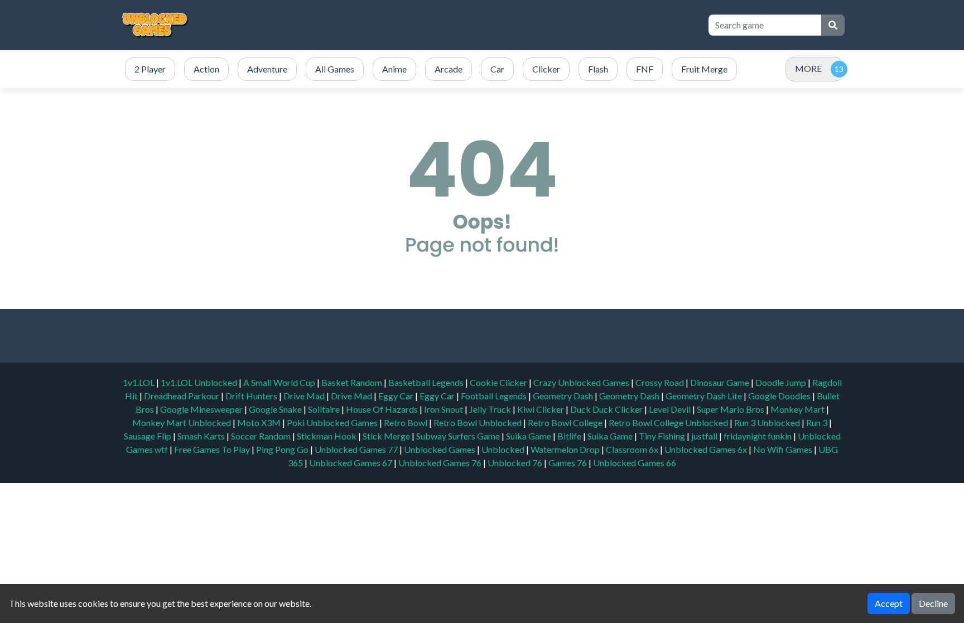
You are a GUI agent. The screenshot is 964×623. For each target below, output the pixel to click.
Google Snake (276, 409)
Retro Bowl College (566, 422)
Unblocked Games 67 (350, 462)
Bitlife (570, 436)
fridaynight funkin (758, 436)
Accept (889, 603)
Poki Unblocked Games (333, 422)
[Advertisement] (494, 25)
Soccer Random (261, 436)
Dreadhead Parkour (182, 395)
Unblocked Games (440, 449)
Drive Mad (304, 395)
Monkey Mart (798, 409)
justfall (705, 436)
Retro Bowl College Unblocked (669, 422)
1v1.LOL (139, 382)
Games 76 (567, 462)
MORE (808, 68)
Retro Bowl (406, 422)
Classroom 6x (632, 449)
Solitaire (324, 409)
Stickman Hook (327, 436)
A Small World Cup (280, 382)
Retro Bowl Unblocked (478, 422)
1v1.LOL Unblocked (200, 382)
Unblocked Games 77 (357, 449)
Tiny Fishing (663, 436)
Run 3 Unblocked (768, 422)
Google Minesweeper (202, 409)
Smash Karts (201, 436)
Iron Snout (444, 409)
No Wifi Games (782, 449)
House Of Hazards (383, 409)
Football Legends (494, 395)
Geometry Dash (564, 395)
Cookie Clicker (499, 382)
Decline (933, 603)
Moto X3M (259, 422)
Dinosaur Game (720, 382)
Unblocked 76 (515, 462)
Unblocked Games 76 (439, 462)
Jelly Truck (491, 409)
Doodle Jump (781, 382)
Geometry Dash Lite (705, 395)
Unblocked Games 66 (634, 462)
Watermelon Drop (566, 449)
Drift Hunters (252, 395)
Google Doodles (780, 395)
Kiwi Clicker (541, 409)
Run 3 (817, 422)
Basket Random (352, 382)
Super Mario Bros (731, 409)
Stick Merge (387, 436)
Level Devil (670, 409)
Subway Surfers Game (459, 436)
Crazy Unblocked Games (582, 382)
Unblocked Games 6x (705, 449)
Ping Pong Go (283, 449)
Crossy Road (660, 382)
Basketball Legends (426, 382)
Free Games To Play (213, 449)
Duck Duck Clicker (607, 409)
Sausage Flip (148, 436)
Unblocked (503, 449)
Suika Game (529, 436)
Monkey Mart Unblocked (182, 422)
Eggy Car (396, 395)
